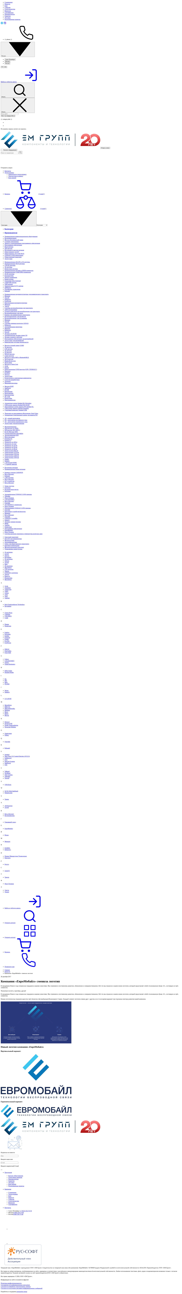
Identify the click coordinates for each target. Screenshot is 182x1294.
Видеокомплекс (10, 815)
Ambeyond (8, 589)
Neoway (7, 374)
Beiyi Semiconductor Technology (15, 604)
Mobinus (7, 710)
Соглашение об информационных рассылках (15, 1285)
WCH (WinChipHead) (11, 791)
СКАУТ (7, 871)
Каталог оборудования (15, 1176)
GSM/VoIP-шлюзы (10, 282)
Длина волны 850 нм (11, 450)
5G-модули (8, 347)
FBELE (7, 649)
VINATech (8, 784)
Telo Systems (9, 775)
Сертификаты (9, 12)
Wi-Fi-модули (9, 359)
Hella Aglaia (8, 671)
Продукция (8, 1172)
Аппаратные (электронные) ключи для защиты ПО (21, 415)
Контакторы (8, 391)
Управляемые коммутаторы (13, 549)
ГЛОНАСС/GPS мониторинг (14, 255)
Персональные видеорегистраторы (16, 303)
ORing (7, 735)
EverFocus (8, 301)
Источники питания (11, 467)
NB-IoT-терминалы (11, 277)
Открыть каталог (10, 923)
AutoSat (7, 525)
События (7, 7)
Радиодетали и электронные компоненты (18, 378)
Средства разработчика (12, 380)
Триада (7, 555)
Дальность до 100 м (11, 442)
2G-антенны (9, 552)
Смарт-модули (9, 356)
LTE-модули (9, 349)
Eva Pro (7, 641)
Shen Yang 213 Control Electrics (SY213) (17, 756)
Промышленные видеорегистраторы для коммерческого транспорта (27, 294)
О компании (9, 2)
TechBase (7, 773)
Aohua (7, 593)
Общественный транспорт (13, 257)
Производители (10, 14)
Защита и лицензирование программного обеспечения (22, 243)
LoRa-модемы (9, 477)
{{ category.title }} (10, 116)
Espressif (7, 637)
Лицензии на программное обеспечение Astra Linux (21, 413)
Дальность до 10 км (11, 445)
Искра (7, 835)
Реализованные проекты (12, 19)
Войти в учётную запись (9, 82)
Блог (6, 6)
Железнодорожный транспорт (14, 547)
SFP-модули (8, 248)
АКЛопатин (8, 806)
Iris (5, 679)
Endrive (7, 632)
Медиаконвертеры (10, 426)
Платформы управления (12, 289)
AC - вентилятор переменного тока (16, 422)
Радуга (7, 864)
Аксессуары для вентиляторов (14, 423)
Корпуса (7, 576)
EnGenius (8, 488)
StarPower (8, 388)
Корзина (25, 194)
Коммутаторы (9, 279)
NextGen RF (8, 723)
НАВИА (7, 373)
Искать (3, 96)
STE (6, 765)
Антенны (8, 381)
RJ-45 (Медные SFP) (11, 432)
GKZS (7, 662)
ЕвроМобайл (9, 530)
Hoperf (7, 368)
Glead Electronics (10, 664)
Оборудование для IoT (12, 252)
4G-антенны (9, 566)
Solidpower (8, 758)
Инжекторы (8, 578)
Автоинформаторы (11, 542)
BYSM (7, 390)
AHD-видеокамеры (11, 310)
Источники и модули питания (14, 250)
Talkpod (7, 771)
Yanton (7, 799)
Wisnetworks (8, 793)
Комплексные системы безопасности (16, 342)
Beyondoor (8, 557)
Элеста (7, 306)
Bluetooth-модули (10, 361)
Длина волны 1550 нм (12, 457)
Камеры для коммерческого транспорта (17, 315)
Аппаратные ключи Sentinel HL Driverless (18, 403)
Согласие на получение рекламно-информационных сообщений (21, 1288)
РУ (2, 67)
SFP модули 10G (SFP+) (12, 430)
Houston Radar (9, 672)
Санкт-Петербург (10, 59)
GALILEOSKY (9, 499)
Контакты (8, 171)
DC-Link (7, 396)
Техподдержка (9, 172)
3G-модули (8, 350)
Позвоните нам (9, 967)
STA (6, 760)
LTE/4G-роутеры (10, 265)
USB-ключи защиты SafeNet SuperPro (17, 408)
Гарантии (11, 1181)
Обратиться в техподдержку (17, 174)
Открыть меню (105, 148)
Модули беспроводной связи (14, 240)
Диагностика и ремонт (15, 176)
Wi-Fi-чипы (8, 362)
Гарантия (8, 16)
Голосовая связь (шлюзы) (13, 281)
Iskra (6, 564)
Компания (8, 1189)
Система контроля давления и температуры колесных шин (23, 534)
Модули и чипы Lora (11, 364)
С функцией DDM (10, 462)
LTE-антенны (9, 569)
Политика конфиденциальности (11, 1283)
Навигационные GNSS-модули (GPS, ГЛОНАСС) (21, 369)
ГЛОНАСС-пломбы (11, 518)
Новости (7, 4)
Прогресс (8, 371)
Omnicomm (8, 527)
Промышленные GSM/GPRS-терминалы (18, 272)
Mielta (6, 523)
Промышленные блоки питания (15, 469)
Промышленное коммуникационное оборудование (21, 236)
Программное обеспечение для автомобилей (19, 339)
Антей (7, 554)
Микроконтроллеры (11, 383)
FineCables (8, 651)
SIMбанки (8, 287)
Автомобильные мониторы (13, 327)
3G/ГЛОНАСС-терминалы (13, 504)
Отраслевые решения (15, 1177)
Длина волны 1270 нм (12, 452)
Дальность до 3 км (10, 444)
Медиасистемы (9, 540)
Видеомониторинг (11, 238)
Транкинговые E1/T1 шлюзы (14, 286)
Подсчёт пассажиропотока (13, 539)
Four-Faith (8, 652)
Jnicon (6, 690)
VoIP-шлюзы (9, 284)
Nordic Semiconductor (11, 725)
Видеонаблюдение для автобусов (15, 316)
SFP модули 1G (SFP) (11, 428)
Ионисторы (8, 398)
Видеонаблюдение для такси (14, 313)
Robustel (7, 291)
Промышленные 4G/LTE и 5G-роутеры (17, 262)
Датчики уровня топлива (13, 522)
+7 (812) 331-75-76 (26, 1211)
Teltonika (7, 496)
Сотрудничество (10, 9)
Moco (6, 712)
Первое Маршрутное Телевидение (16, 856)
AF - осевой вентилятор (12, 418)
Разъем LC (8, 440)
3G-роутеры (8, 267)
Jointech (7, 520)
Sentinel (7, 754)
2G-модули (8, 352)
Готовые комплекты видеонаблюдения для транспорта (22, 311)
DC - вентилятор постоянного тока (16, 420)
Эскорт (7, 892)
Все (3, 116)
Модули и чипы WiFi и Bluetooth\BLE (17, 357)
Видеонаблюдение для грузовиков (16, 318)
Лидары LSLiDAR (10, 333)
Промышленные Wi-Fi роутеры (15, 263)
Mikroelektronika (10, 708)
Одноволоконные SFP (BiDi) (14, 433)
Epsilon (7, 636)
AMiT (6, 591)
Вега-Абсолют (9, 474)
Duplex (7, 459)
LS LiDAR (8, 698)
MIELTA (7, 707)
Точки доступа (9, 486)
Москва (7, 61)
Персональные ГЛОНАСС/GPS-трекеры (18, 508)
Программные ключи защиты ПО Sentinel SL (19, 407)
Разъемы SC (8, 438)
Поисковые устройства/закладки (15, 511)
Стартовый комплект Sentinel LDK (16, 410)
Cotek (6, 618)
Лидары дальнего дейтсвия (13, 337)
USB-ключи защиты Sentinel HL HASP (17, 405)
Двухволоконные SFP (12, 435)
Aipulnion (8, 588)
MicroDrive (8, 567)
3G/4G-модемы (9, 274)
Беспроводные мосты (11, 489)
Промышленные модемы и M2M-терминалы (19, 270)
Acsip (6, 366)
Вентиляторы (9, 247)
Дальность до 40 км (11, 449)
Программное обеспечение (13, 245)
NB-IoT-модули (10, 354)
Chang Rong (8, 613)
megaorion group (21, 1291)
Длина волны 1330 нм (12, 456)
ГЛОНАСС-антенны (11, 573)
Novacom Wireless (10, 727)
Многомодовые (10, 437)
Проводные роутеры (11, 269)
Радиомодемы (9, 275)
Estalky (7, 639)
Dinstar (7, 624)
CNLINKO (8, 616)
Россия (4, 56)
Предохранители (10, 400)
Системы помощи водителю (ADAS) (16, 323)
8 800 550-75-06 (19, 1212)
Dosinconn (8, 626)
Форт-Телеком (9, 498)
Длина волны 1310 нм (12, 454)
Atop (6, 596)
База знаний (12, 178)
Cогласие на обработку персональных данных (16, 1286)
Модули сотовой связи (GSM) (14, 345)
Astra (6, 594)
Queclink (7, 503)
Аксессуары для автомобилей (14, 340)
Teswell (7, 298)
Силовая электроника (12, 241)
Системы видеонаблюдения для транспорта (19, 308)
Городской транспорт (11, 537)
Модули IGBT (9, 386)
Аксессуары (8, 259)
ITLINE (7, 684)
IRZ (6, 680)
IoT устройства (9, 481)
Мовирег (7, 296)
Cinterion (7, 614)
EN (5, 67)
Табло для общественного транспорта (17, 544)
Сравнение (25, 208)
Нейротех (8, 299)
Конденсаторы (9, 395)
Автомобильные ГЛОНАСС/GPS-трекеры (18, 494)
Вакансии (8, 11)
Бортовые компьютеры (12, 545)
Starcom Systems (10, 761)
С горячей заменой (11, 464)
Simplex (7, 461)
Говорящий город (10, 822)
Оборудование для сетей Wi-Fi (14, 253)
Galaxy (7, 659)
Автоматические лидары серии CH (16, 335)
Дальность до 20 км (11, 447)
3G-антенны (9, 559)
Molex (6, 714)
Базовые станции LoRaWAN (14, 472)
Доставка (8, 18)
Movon (7, 715)
